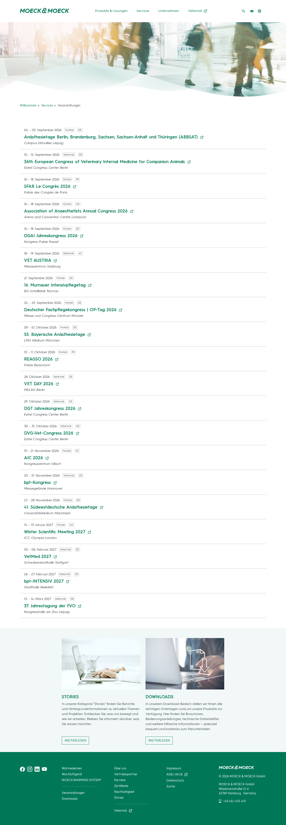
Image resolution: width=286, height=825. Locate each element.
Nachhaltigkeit (124, 792)
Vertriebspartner (126, 774)
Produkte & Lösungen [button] (111, 11)
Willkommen (28, 105)
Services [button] (143, 11)
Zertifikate (121, 786)
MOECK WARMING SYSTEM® (81, 780)
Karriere (119, 780)
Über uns (120, 768)
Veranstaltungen (73, 793)
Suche (170, 786)
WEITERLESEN (75, 740)
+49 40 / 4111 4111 (234, 801)
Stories (119, 797)
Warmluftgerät (72, 774)
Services (47, 105)
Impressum (173, 768)
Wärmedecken (72, 768)
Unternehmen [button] (168, 11)
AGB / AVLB (174, 774)
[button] (259, 11)
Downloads (69, 799)
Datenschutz (175, 780)
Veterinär (195, 11)
